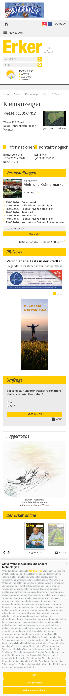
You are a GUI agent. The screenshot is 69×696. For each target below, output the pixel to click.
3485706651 (46, 158)
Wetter (25, 74)
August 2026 (35, 552)
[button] (66, 563)
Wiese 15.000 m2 (52, 94)
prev (4, 552)
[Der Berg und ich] (34, 369)
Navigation (16, 32)
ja (11, 402)
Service (17, 94)
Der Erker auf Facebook (50, 24)
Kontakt (60, 24)
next (9, 552)
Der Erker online (21, 515)
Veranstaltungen (21, 172)
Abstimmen (34, 414)
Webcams (26, 77)
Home (6, 24)
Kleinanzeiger (32, 94)
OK (34, 675)
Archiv (59, 418)
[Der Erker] (22, 46)
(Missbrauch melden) (54, 128)
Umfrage (14, 380)
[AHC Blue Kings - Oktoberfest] (29, 10)
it (11, 24)
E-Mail (43, 154)
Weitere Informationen (34, 690)
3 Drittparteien (35, 571)
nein (12, 406)
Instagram (44, 24)
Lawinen (25, 79)
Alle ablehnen (34, 682)
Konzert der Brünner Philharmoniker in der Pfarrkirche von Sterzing (34, 261)
